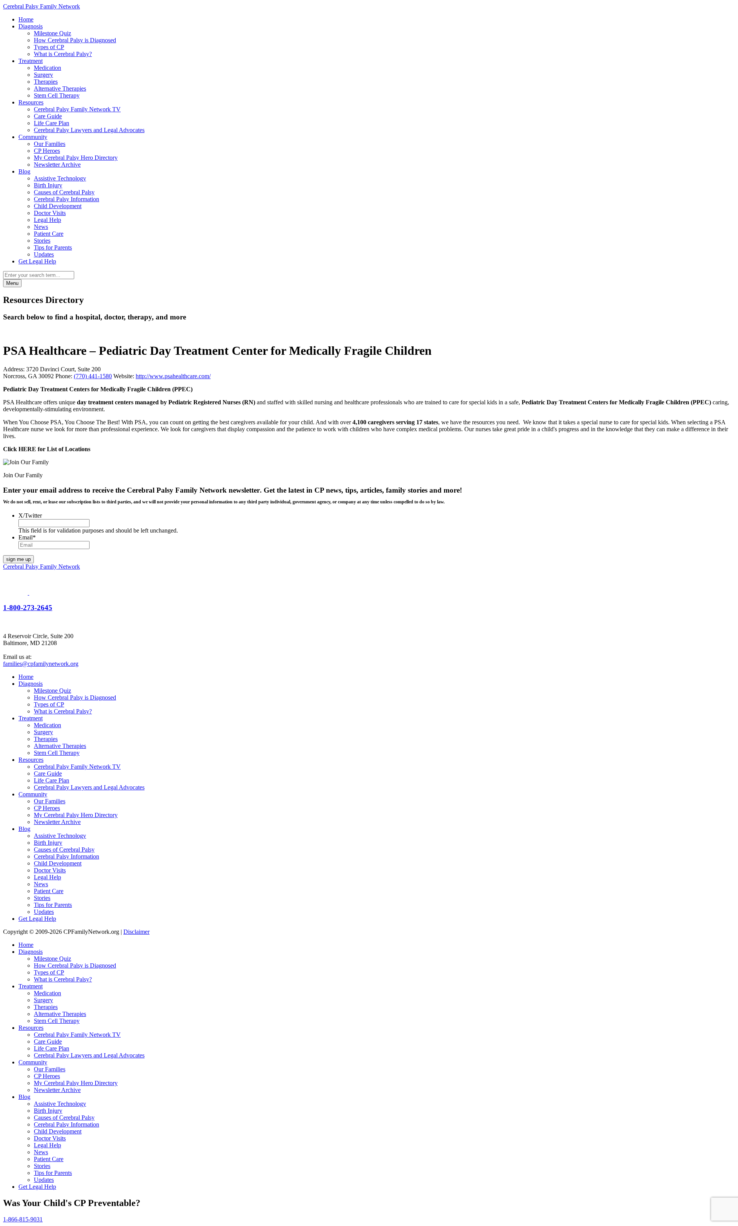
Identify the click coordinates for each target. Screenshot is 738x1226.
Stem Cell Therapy (57, 95)
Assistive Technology (60, 178)
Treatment (30, 61)
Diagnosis (30, 26)
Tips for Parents (53, 247)
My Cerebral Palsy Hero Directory (76, 157)
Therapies (46, 81)
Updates (44, 254)
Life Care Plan (51, 123)
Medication (47, 68)
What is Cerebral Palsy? (63, 54)
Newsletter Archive (57, 164)
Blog (24, 171)
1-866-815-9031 (23, 1219)
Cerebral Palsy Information (66, 199)
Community (32, 137)
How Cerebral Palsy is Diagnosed (75, 40)
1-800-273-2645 (27, 608)
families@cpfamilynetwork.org (40, 663)
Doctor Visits (50, 213)
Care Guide (48, 116)
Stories (42, 240)
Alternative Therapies (60, 88)
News (41, 226)
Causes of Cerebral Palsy (64, 192)
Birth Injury (48, 185)
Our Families (49, 144)
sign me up (18, 559)
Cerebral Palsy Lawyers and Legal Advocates (89, 130)
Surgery (43, 74)
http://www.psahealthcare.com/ (173, 376)
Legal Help (47, 220)
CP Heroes (47, 150)
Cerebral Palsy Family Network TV (77, 109)
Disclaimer (136, 931)
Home (25, 19)
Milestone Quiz (52, 33)
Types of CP (49, 47)
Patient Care (48, 233)
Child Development (57, 206)
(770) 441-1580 (93, 376)
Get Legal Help (37, 261)
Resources (30, 102)
